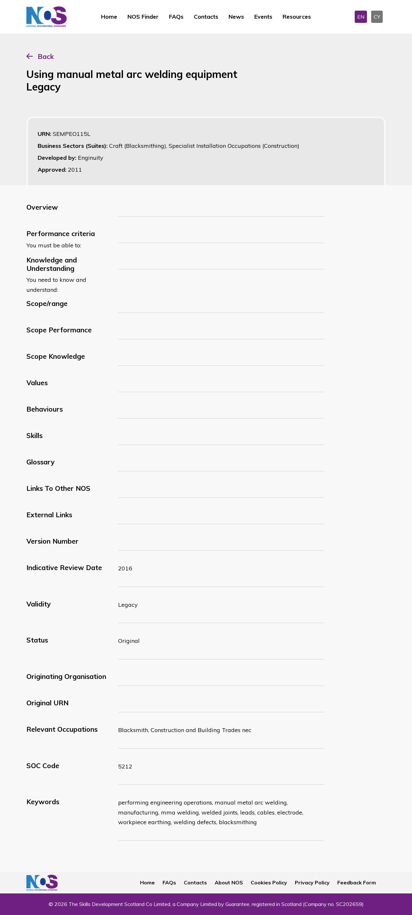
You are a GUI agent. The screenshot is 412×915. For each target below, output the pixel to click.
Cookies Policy (269, 882)
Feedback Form (356, 882)
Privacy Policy (312, 882)
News (236, 16)
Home (109, 16)
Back (46, 56)
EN (360, 17)
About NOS (229, 882)
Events (263, 16)
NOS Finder (143, 16)
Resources (297, 16)
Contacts (206, 16)
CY (377, 17)
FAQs (176, 16)
